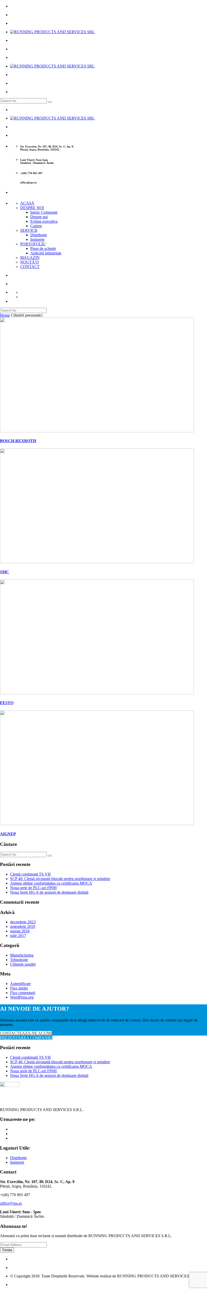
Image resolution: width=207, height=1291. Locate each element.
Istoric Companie (44, 212)
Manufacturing (22, 955)
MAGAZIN (30, 257)
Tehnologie (19, 960)
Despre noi (39, 217)
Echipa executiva (44, 221)
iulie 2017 (18, 935)
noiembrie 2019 (22, 926)
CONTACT (30, 266)
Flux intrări (19, 988)
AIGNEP (8, 834)
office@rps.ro (11, 1203)
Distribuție (38, 235)
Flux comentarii (22, 993)
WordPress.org (22, 997)
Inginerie (37, 239)
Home (5, 315)
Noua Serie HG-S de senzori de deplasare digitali (49, 892)
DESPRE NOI (32, 208)
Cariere (36, 226)
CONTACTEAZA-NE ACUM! (26, 1033)
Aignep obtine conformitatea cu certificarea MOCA (51, 883)
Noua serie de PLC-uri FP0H (33, 888)
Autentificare (20, 983)
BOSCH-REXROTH (18, 441)
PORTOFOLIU (33, 244)
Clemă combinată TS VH (30, 874)
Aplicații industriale (45, 253)
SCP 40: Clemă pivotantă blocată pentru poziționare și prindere (60, 879)
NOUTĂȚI (29, 262)
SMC (4, 572)
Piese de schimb (43, 248)
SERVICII (28, 230)
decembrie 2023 (23, 922)
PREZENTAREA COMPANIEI (26, 1038)
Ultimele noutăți (23, 964)
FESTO (6, 703)
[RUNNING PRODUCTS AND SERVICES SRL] (52, 32)
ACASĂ (27, 203)
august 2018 (20, 931)
